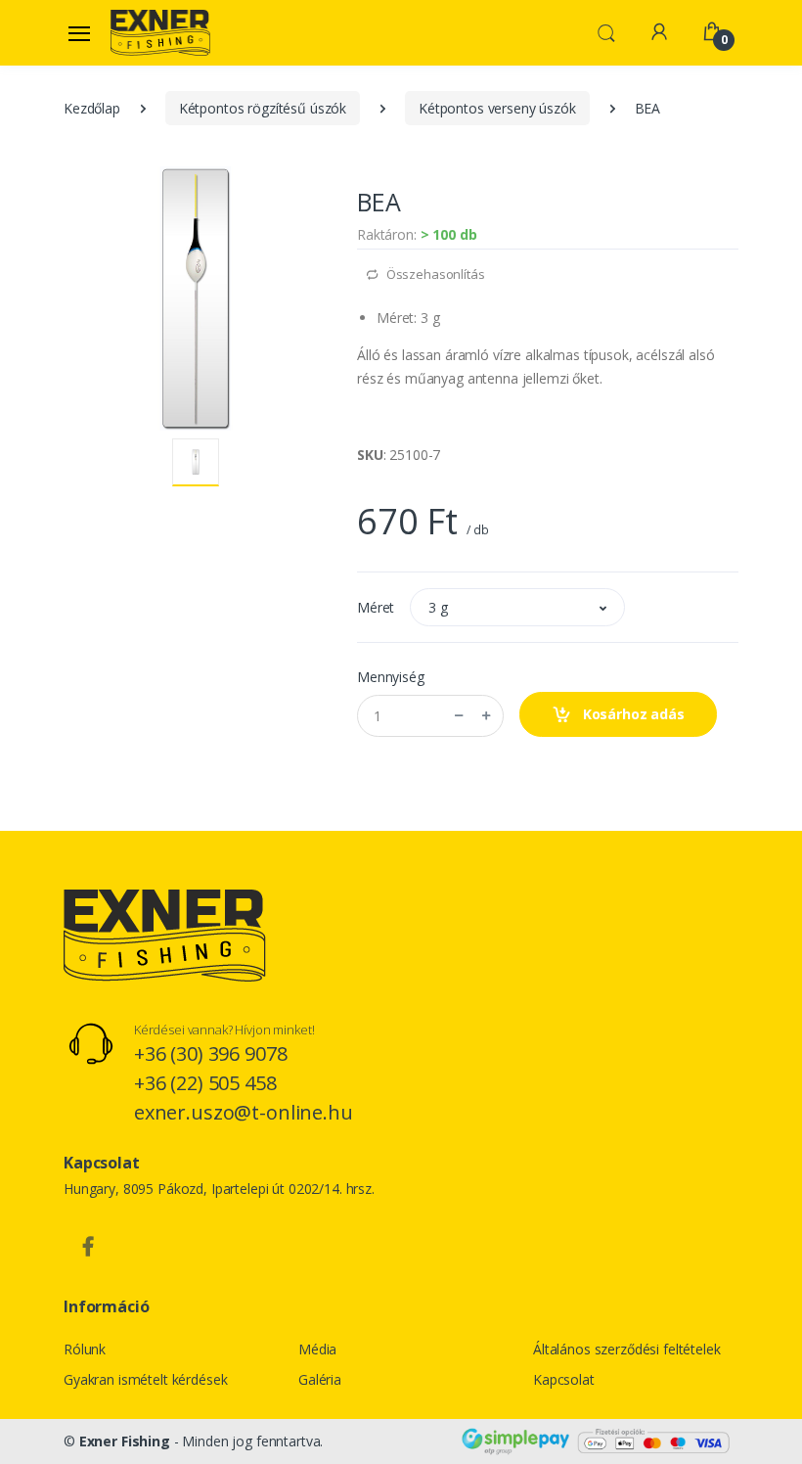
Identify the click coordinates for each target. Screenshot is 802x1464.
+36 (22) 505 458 (205, 1083)
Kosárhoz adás (632, 714)
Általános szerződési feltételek (627, 1349)
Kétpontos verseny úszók (497, 108)
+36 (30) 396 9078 (211, 1053)
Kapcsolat (564, 1379)
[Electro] (160, 32)
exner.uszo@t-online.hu (243, 1112)
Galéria (319, 1379)
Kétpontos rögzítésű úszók (262, 108)
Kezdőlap (92, 108)
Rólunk (85, 1349)
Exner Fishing (124, 1441)
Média (317, 1349)
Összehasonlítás (434, 274)
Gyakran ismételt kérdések (145, 1379)
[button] (606, 31)
